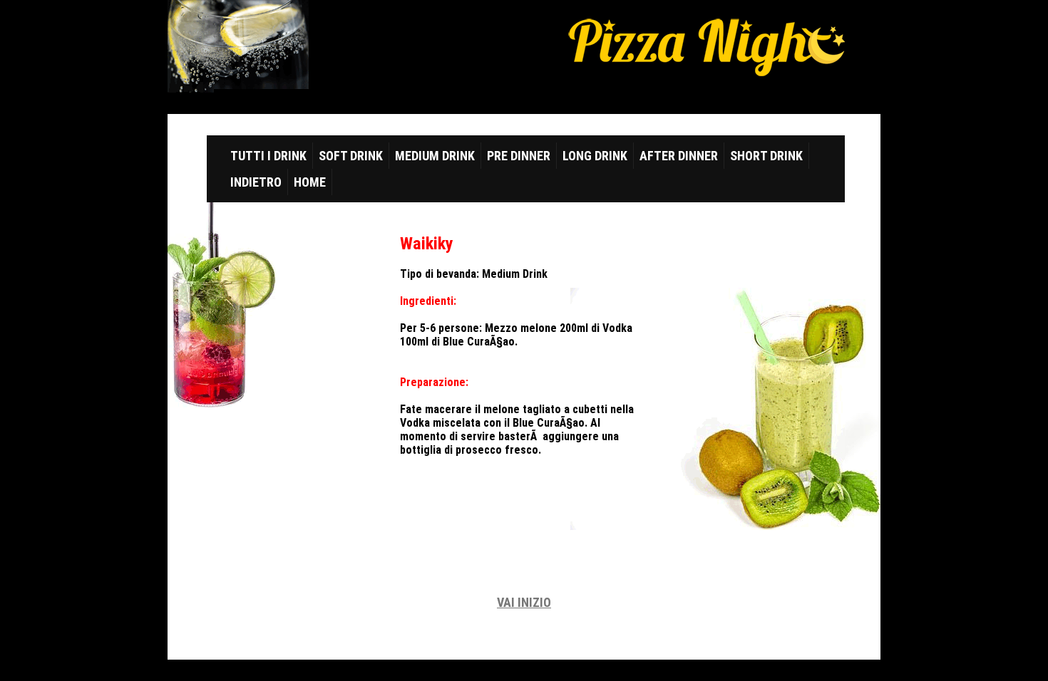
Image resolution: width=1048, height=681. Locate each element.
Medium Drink (435, 155)
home (310, 182)
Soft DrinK (351, 155)
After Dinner (678, 155)
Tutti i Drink (268, 155)
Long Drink (594, 155)
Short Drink (766, 155)
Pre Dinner (518, 155)
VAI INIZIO (524, 602)
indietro (256, 182)
